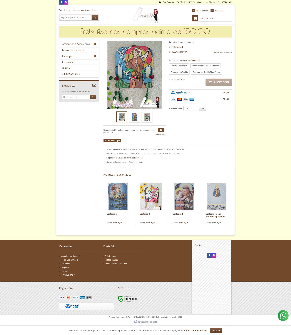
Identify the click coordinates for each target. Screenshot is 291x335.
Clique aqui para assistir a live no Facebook (124, 158)
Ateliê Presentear (225, 53)
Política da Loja (111, 260)
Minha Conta (220, 11)
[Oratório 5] (118, 204)
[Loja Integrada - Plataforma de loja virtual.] (146, 322)
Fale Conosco (168, 2)
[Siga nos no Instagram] (66, 2)
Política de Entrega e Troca (116, 264)
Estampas (181, 42)
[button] (161, 131)
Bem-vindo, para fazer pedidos (77, 10)
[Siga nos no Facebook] (61, 2)
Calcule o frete (175, 108)
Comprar (221, 82)
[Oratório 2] (184, 204)
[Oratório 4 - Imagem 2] (134, 116)
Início (174, 42)
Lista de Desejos (113, 141)
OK (202, 108)
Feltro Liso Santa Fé (70, 260)
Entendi (216, 330)
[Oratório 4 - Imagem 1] (121, 116)
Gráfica (64, 271)
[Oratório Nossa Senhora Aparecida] (217, 204)
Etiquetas (65, 267)
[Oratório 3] (151, 204)
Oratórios (190, 42)
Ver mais (120, 214)
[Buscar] (95, 17)
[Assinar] (93, 97)
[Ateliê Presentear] (145, 14)
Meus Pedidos (202, 11)
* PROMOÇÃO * (68, 275)
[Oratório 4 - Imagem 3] (147, 116)
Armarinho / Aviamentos (71, 256)
